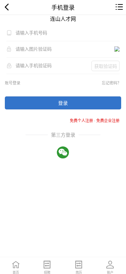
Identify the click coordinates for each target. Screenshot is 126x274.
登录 (63, 102)
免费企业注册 (108, 120)
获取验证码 (105, 66)
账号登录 (12, 82)
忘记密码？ (111, 82)
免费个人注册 (81, 120)
